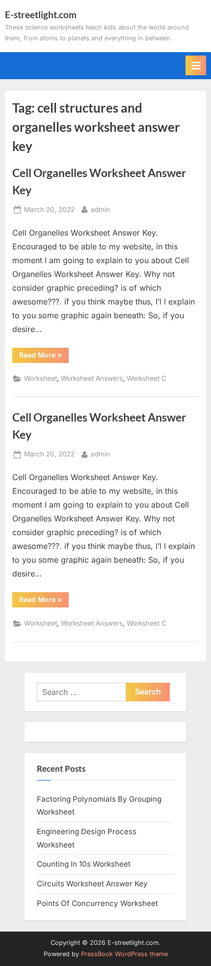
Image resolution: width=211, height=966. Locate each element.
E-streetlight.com (41, 14)
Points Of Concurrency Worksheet (97, 903)
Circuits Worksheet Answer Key (92, 883)
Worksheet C (146, 378)
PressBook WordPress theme (124, 954)
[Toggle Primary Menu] (195, 65)
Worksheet (40, 378)
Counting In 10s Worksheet (84, 864)
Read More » (44, 356)
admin (100, 209)
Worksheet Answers (92, 378)
